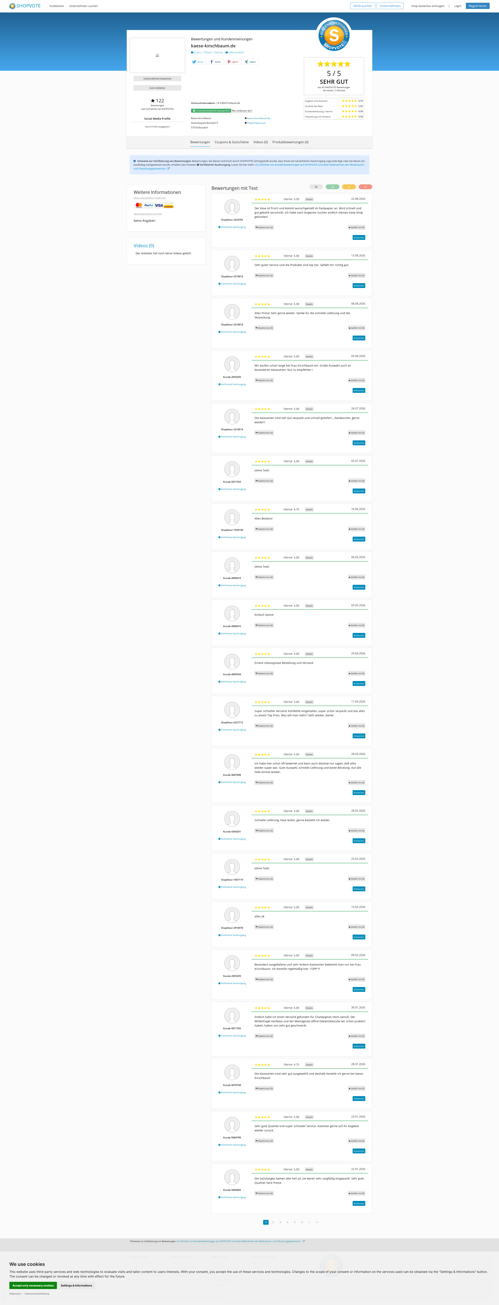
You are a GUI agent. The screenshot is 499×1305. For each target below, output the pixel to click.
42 (316, 186)
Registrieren (478, 6)
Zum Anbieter (157, 88)
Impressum (15, 1293)
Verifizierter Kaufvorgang (233, 226)
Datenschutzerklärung (37, 1293)
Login (457, 6)
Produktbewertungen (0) (291, 142)
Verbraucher (362, 6)
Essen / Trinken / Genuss (208, 52)
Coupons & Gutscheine (232, 142)
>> (317, 1222)
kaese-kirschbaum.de (258, 118)
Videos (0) (260, 142)
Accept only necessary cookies (33, 1285)
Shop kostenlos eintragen (427, 6)
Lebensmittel (236, 52)
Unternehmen (390, 6)
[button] (198, 62)
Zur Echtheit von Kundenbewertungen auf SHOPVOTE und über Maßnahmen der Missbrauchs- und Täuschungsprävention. (239, 1241)
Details (309, 199)
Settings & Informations (76, 1285)
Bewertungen (200, 142)
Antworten (359, 237)
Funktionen (57, 6)
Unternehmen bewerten (157, 78)
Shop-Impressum (256, 123)
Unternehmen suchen (83, 6)
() (357, 227)
